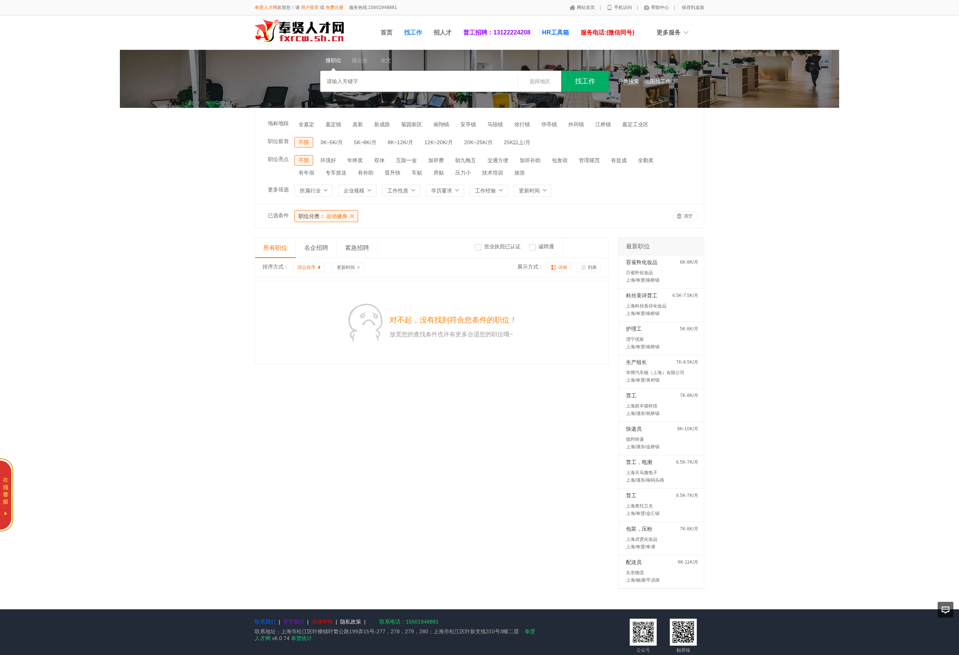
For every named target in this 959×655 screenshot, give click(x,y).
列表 (592, 267)
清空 (688, 216)
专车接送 (336, 173)
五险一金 (406, 160)
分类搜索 (628, 81)
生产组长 (636, 362)
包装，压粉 (639, 529)
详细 (562, 267)
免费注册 (335, 7)
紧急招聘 (357, 248)
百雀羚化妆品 (641, 262)
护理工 (634, 329)
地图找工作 (658, 81)
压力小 (463, 173)
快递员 (634, 429)
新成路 (382, 124)
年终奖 (355, 160)
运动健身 (323, 216)
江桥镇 (603, 124)
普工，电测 (639, 462)
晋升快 (392, 173)
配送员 (634, 562)
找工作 (413, 32)
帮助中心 (660, 7)
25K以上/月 (517, 142)
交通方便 (497, 160)
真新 (358, 124)
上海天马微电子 (641, 472)
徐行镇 (522, 124)
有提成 (619, 160)
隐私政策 (350, 622)
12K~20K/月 (438, 142)
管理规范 (589, 160)
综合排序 (306, 267)
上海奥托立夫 (639, 506)
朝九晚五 (465, 160)
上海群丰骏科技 (641, 406)
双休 (379, 160)
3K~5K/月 (331, 142)
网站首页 (586, 7)
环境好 (328, 160)
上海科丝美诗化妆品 (646, 306)
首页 (387, 32)
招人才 (443, 32)
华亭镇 (549, 124)
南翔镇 (441, 124)
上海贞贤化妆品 (641, 539)
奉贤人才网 (266, 7)
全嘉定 (306, 124)
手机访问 (623, 7)
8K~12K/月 (400, 142)
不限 (304, 142)
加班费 (436, 160)
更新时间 (346, 267)
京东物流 (635, 572)
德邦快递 (635, 439)
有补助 (365, 173)
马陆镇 (495, 124)
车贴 (417, 173)
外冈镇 (576, 124)
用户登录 (310, 7)
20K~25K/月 (478, 142)
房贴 (438, 173)
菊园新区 (411, 124)
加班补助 (530, 160)
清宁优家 (635, 339)
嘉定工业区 (635, 124)
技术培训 (492, 173)
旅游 (519, 173)
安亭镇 (468, 124)
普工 (631, 395)
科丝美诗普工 (641, 295)
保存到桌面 (693, 7)
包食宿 (560, 160)
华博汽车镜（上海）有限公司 (655, 372)
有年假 (306, 173)
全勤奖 (646, 160)
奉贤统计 (301, 638)
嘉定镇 (333, 124)
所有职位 (275, 248)
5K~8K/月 (365, 142)
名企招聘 (316, 248)
